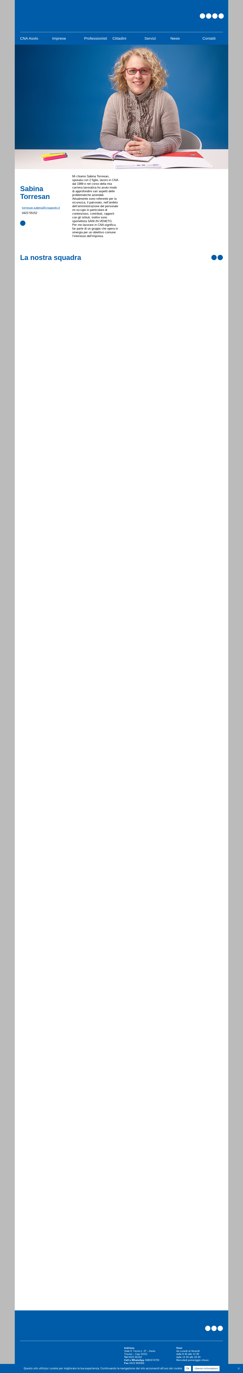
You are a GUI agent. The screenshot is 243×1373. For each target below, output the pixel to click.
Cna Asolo (132, 269)
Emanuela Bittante (142, 719)
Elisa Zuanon (137, 1234)
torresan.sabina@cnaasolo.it (41, 207)
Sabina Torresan (140, 1013)
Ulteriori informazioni (206, 1368)
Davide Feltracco (141, 866)
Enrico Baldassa (140, 498)
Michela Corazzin (141, 793)
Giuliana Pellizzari (142, 940)
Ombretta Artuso (141, 425)
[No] (238, 1368)
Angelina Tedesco (142, 351)
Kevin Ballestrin (140, 572)
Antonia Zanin (138, 1161)
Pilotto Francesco (142, 277)
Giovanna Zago (139, 1087)
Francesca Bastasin (144, 645)
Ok (187, 1368)
